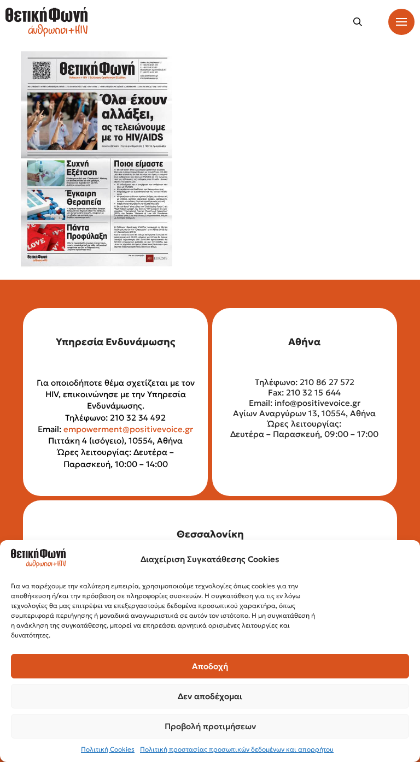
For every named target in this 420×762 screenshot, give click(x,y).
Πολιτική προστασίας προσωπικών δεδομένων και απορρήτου (237, 749)
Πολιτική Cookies (108, 749)
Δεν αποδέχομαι (210, 696)
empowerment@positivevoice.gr (128, 429)
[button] (358, 22)
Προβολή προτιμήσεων (210, 726)
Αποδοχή (210, 666)
